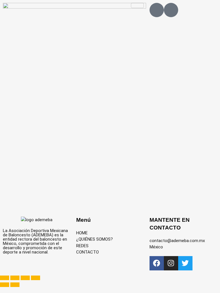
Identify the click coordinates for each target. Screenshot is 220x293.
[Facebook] (157, 263)
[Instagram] (171, 263)
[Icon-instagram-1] (171, 10)
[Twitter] (185, 263)
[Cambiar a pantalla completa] (14, 278)
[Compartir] (25, 278)
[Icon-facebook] (157, 10)
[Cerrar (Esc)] (35, 278)
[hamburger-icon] (137, 5)
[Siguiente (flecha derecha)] (14, 284)
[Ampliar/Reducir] (4, 278)
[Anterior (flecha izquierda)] (4, 284)
